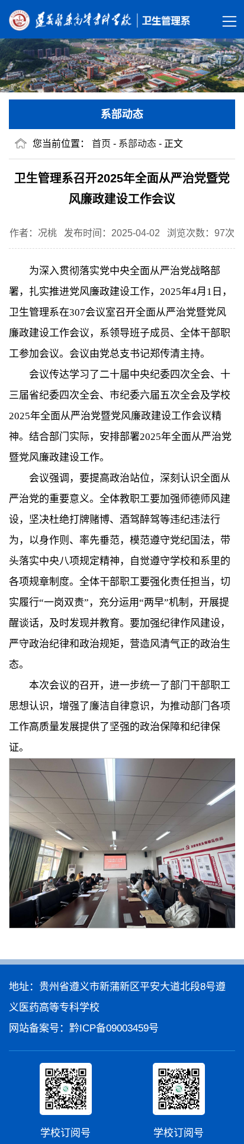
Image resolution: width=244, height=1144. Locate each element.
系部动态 (137, 144)
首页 (101, 144)
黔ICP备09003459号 (114, 1028)
